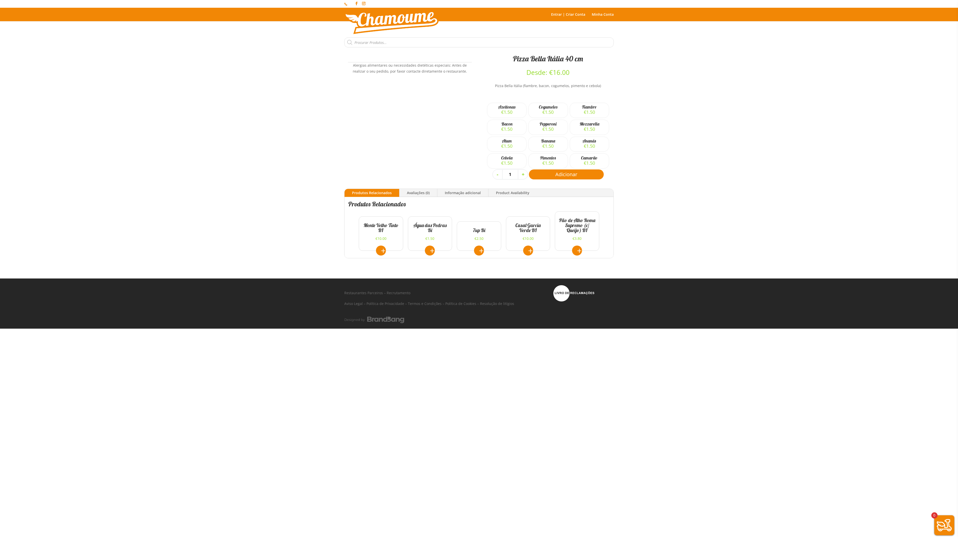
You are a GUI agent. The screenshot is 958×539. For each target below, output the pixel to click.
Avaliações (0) (418, 192)
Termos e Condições (425, 303)
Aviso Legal (353, 303)
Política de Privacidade (385, 303)
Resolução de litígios (497, 303)
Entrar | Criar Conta (568, 15)
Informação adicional (463, 192)
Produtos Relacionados (372, 192)
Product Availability (512, 192)
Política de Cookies (460, 303)
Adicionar (566, 174)
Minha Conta (603, 15)
